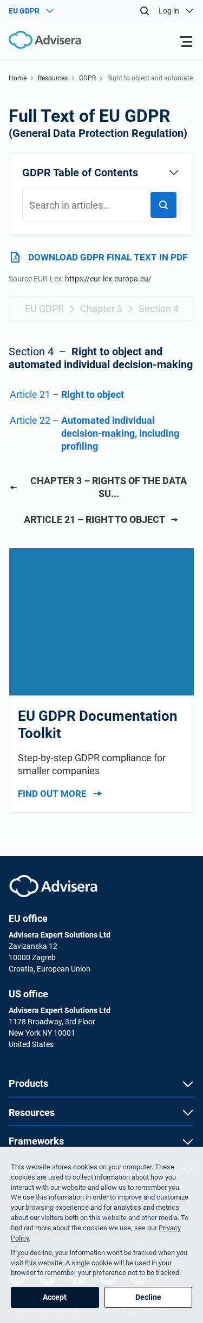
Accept (55, 1297)
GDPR (87, 78)
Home (18, 78)
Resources (53, 78)
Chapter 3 (101, 308)
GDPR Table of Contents (80, 172)
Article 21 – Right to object (94, 519)
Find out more (52, 793)
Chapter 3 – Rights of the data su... (108, 487)
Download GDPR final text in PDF (107, 257)
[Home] (40, 40)
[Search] (144, 10)
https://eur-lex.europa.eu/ (108, 278)
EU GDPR (44, 308)
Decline (148, 1297)
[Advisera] (53, 886)
